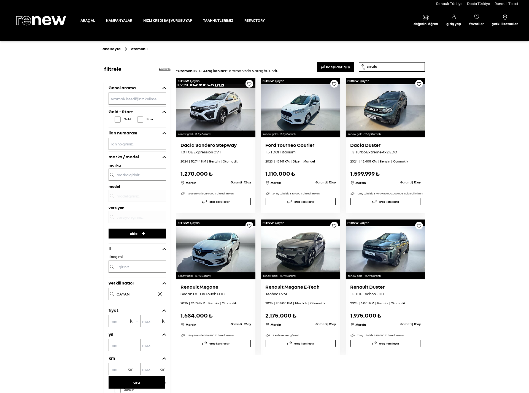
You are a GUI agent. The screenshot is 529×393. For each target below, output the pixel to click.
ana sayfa (111, 48)
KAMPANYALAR (119, 20)
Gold (127, 119)
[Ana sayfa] (45, 21)
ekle (133, 233)
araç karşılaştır (219, 201)
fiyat (113, 310)
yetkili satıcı (121, 283)
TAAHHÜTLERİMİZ (218, 20)
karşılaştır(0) (338, 66)
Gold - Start (121, 111)
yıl (111, 334)
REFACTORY (254, 20)
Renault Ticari (506, 3)
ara (136, 382)
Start (151, 119)
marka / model (124, 156)
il (110, 248)
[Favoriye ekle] (249, 85)
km (112, 358)
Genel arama (122, 87)
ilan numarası (123, 132)
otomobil (139, 48)
